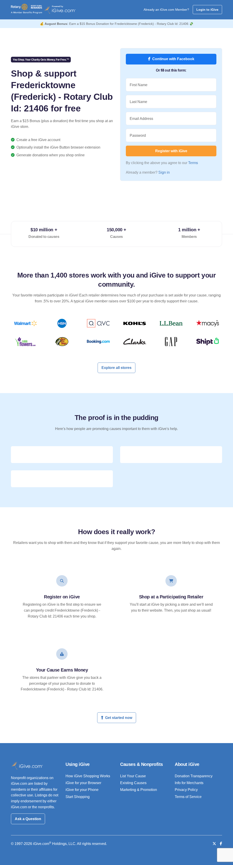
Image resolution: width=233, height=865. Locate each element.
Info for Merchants (189, 783)
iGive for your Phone (82, 790)
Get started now (118, 718)
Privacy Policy (186, 790)
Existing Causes (133, 783)
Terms (193, 163)
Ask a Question (28, 819)
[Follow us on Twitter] (214, 844)
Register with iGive (171, 151)
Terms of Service (188, 797)
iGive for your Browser (83, 783)
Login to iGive (207, 9)
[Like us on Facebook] (221, 844)
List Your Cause (133, 776)
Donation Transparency (194, 776)
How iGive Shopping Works (88, 776)
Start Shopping (78, 797)
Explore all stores (116, 368)
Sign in (164, 172)
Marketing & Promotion (138, 790)
